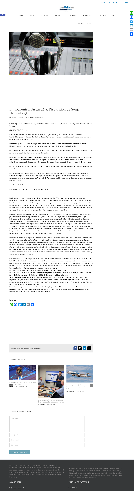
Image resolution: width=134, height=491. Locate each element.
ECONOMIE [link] (73, 488)
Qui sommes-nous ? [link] (17, 488)
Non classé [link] (40, 117)
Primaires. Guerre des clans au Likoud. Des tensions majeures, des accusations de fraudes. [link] (78, 390)
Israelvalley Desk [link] (16, 117)
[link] (102, 2)
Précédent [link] (81, 23)
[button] (11, 385)
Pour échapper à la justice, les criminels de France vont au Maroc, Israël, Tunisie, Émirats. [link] (50, 387)
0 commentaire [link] (23, 404)
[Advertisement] (51, 92)
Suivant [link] (88, 23)
